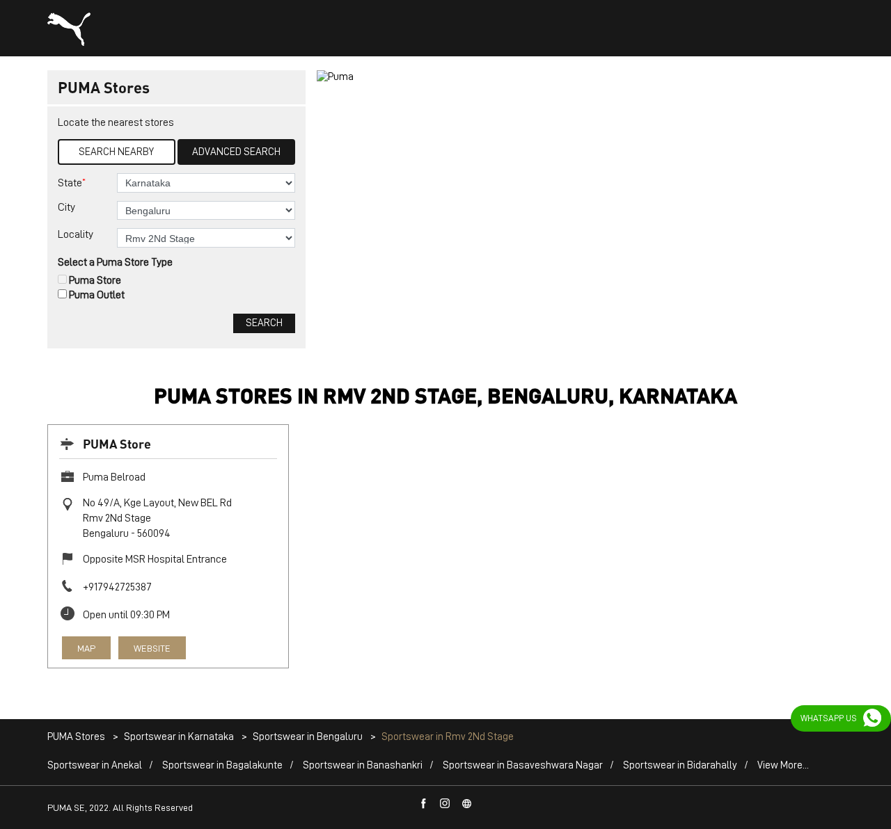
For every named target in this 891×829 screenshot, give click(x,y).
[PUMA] (68, 29)
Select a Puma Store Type (115, 262)
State (72, 182)
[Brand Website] (467, 804)
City (66, 207)
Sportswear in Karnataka (179, 737)
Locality (75, 234)
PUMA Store (117, 443)
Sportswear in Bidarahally (680, 765)
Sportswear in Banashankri (363, 765)
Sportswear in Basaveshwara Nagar (523, 765)
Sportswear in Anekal (94, 765)
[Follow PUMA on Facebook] (424, 804)
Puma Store (95, 280)
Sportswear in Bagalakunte (222, 765)
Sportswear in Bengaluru (308, 737)
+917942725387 (117, 587)
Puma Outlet (97, 294)
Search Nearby (116, 152)
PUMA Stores (77, 737)
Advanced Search (236, 152)
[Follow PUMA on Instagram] (445, 804)
